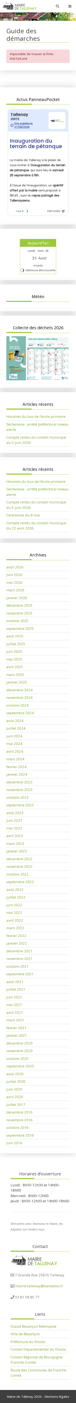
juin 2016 (14, 1142)
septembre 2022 (20, 881)
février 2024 (16, 766)
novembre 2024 (19, 697)
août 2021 (14, 981)
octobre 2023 (17, 797)
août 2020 (14, 1073)
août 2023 (14, 812)
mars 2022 (15, 927)
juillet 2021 (15, 989)
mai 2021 (14, 1004)
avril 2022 (14, 920)
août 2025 (14, 636)
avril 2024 (14, 751)
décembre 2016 (19, 1112)
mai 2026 (14, 582)
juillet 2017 (15, 1104)
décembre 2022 (19, 858)
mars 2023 (15, 843)
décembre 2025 (19, 605)
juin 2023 (14, 820)
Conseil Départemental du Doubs (38, 1349)
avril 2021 (14, 1012)
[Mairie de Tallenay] (19, 6)
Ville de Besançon (25, 1333)
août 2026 (14, 567)
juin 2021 (14, 997)
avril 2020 (14, 1096)
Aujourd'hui (38, 243)
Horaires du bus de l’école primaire (35, 416)
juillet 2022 (15, 897)
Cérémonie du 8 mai (23, 515)
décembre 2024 (19, 690)
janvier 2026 (16, 597)
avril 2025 (14, 666)
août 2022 (14, 889)
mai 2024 (14, 743)
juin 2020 (14, 1089)
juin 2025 (14, 651)
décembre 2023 (19, 782)
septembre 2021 (20, 974)
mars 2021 (15, 1020)
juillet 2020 (15, 1081)
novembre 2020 (19, 1050)
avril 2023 (14, 835)
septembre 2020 (20, 1066)
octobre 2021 (17, 966)
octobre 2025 (17, 620)
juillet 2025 (15, 643)
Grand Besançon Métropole (33, 1326)
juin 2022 (14, 905)
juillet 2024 (15, 728)
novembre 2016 (19, 1120)
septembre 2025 (20, 628)
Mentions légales (57, 1396)
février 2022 (16, 935)
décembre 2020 (19, 1043)
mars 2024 (15, 759)
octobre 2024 (17, 705)
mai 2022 (14, 912)
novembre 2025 (19, 613)
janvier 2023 (16, 851)
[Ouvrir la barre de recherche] (57, 6)
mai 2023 (14, 828)
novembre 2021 (19, 958)
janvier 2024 (16, 774)
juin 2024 (14, 736)
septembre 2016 (20, 1135)
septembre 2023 (20, 805)
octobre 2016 (17, 1127)
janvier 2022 (16, 943)
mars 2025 (15, 674)
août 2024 (14, 720)
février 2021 (16, 1027)
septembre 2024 (20, 712)
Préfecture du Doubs (28, 1341)
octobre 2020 (17, 1058)
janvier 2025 (16, 682)
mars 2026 (15, 590)
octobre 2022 (17, 874)
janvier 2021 (16, 1035)
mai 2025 (14, 659)
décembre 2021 (19, 951)
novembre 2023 (19, 789)
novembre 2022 (19, 866)
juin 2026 (14, 574)
